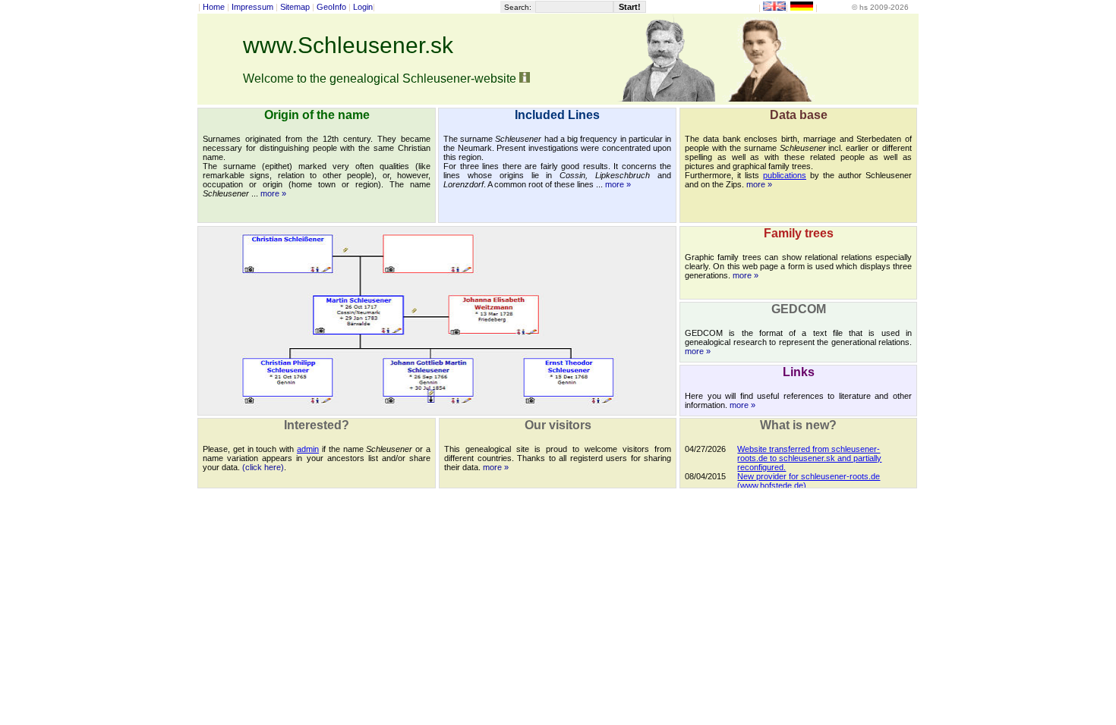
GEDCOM (798, 309)
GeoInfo (331, 6)
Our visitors (558, 425)
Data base (799, 114)
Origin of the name (317, 114)
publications (784, 175)
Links (799, 372)
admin (308, 449)
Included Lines (557, 114)
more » (273, 193)
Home (214, 6)
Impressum (252, 6)
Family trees (799, 233)
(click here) (263, 467)
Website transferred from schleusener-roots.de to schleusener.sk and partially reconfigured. (809, 458)
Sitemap (295, 6)
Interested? (316, 425)
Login (363, 6)
